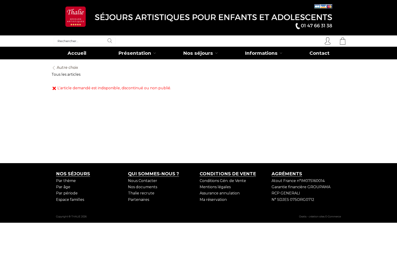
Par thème (66, 181)
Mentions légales (215, 187)
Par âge (63, 187)
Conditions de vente (228, 173)
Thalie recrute (141, 193)
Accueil (77, 53)
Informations (261, 53)
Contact (319, 53)
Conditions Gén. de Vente (223, 181)
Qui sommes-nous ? (153, 173)
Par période (67, 193)
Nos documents (142, 187)
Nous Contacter (142, 181)
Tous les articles (65, 74)
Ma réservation (213, 199)
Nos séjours (198, 53)
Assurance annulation (220, 193)
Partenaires (138, 199)
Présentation (134, 53)
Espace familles (70, 199)
